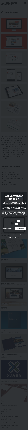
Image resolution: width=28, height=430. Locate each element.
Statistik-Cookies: (13, 224)
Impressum (10, 237)
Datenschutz (17, 237)
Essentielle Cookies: (13, 220)
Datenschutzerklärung (22, 216)
